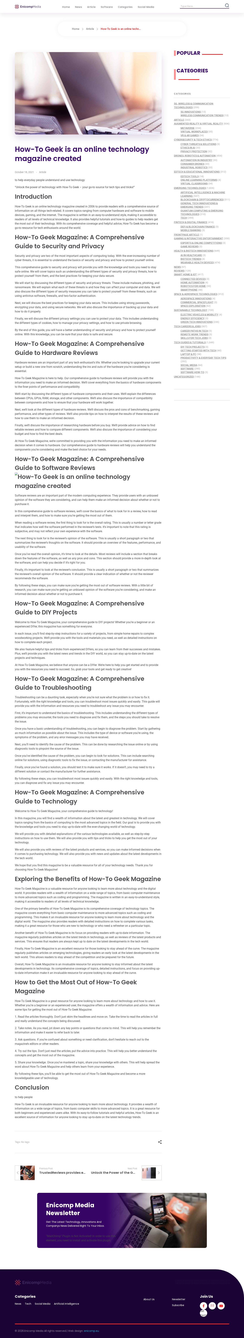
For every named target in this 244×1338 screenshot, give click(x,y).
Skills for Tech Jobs (194, 338)
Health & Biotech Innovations (193, 250)
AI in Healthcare (191, 255)
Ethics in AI (188, 147)
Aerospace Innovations (196, 298)
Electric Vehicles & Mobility (199, 314)
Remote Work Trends (194, 334)
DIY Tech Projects (193, 346)
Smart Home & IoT (185, 274)
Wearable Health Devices (197, 262)
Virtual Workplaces (194, 131)
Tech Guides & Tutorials (190, 342)
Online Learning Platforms (199, 180)
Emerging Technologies (190, 188)
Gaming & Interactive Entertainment (198, 238)
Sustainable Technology (190, 310)
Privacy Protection (194, 151)
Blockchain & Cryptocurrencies (202, 199)
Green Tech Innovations (197, 321)
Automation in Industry (196, 160)
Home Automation (192, 282)
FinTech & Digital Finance (190, 222)
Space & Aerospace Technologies (195, 294)
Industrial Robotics (194, 167)
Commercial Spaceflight (197, 302)
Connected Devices (193, 279)
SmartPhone (189, 289)
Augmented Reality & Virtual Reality (198, 123)
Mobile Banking (191, 230)
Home (75, 28)
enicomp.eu (91, 1331)
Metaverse (188, 128)
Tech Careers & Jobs (187, 326)
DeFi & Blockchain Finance (198, 226)
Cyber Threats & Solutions (198, 144)
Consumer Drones (192, 163)
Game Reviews (189, 246)
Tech (184, 217)
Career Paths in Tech (194, 330)
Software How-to (192, 372)
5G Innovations (191, 111)
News (177, 267)
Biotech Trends (191, 259)
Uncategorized (184, 376)
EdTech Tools (190, 176)
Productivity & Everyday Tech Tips (203, 357)
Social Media (189, 365)
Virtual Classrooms (194, 183)
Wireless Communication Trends (202, 115)
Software (187, 368)
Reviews (179, 270)
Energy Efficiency (193, 318)
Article (90, 28)
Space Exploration (193, 305)
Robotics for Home (193, 286)
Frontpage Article (186, 234)
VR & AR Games (190, 135)
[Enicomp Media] (28, 7)
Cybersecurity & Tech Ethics (193, 139)
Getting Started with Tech (198, 350)
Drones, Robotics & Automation (195, 155)
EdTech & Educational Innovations (197, 171)
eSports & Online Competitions (201, 242)
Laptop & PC (188, 354)
